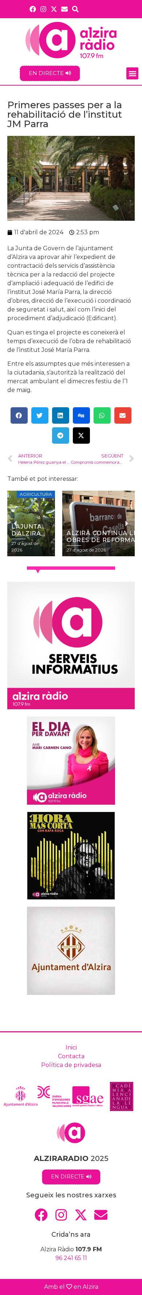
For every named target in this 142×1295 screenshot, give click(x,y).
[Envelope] (64, 8)
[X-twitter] (54, 8)
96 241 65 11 (71, 1258)
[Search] (75, 8)
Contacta (71, 1056)
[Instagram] (43, 8)
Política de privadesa (71, 1064)
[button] (132, 73)
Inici (71, 1047)
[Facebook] (32, 8)
